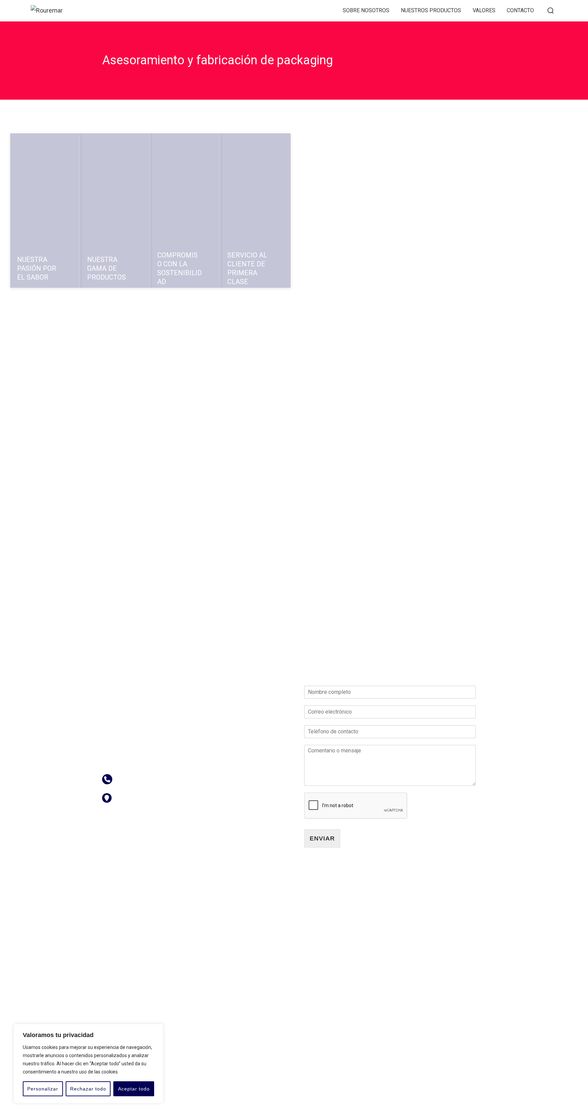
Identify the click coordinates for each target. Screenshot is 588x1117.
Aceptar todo (134, 1088)
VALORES (484, 10)
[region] (88, 1063)
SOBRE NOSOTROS (366, 10)
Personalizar (42, 1088)
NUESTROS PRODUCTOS (431, 10)
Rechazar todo (88, 1088)
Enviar (322, 838)
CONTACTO (520, 10)
